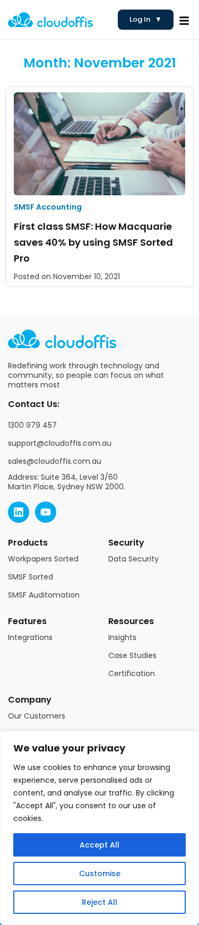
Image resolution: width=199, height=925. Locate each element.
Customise (99, 873)
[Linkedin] (18, 512)
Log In (145, 19)
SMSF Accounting (48, 207)
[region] (99, 828)
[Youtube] (45, 512)
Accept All (99, 845)
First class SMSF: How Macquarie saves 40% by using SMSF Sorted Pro (93, 242)
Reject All (99, 902)
